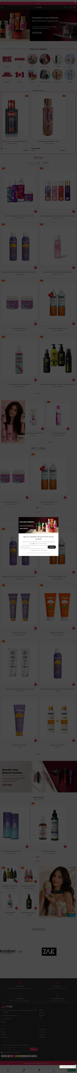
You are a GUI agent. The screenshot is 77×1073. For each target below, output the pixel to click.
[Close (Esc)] (75, 2)
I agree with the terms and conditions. (39, 550)
